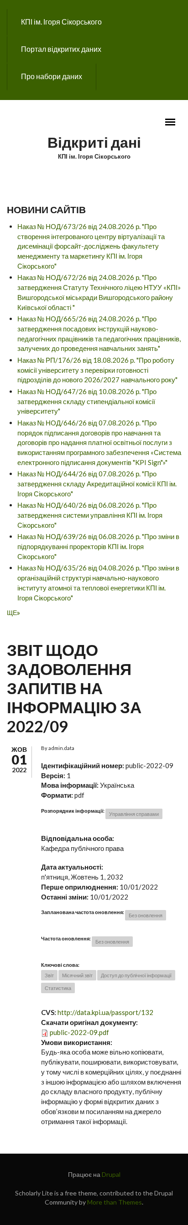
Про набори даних (51, 76)
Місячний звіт (77, 975)
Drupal (111, 1174)
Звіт (49, 975)
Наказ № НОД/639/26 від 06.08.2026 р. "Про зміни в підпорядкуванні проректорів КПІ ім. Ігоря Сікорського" (98, 546)
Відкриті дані (94, 142)
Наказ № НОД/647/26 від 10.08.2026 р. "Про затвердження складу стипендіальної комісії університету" (87, 401)
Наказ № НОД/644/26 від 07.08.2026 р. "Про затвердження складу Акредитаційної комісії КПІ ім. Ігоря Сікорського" (97, 484)
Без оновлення (145, 915)
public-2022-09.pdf (79, 1032)
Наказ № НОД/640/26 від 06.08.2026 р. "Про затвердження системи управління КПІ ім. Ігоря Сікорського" (89, 515)
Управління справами (134, 814)
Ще (12, 612)
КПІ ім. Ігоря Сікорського (61, 21)
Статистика (58, 988)
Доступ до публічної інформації (136, 975)
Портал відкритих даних (61, 49)
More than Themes (114, 1202)
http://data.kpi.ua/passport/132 (105, 1012)
